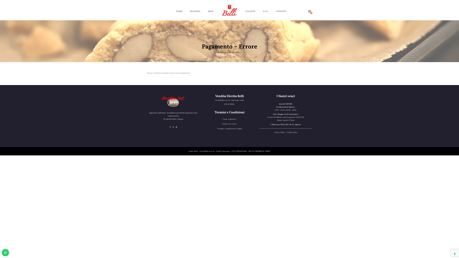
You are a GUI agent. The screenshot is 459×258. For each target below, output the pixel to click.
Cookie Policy (292, 132)
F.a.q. (265, 11)
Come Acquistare (229, 119)
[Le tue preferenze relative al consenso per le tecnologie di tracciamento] (455, 254)
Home (179, 11)
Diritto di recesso (229, 124)
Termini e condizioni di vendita (229, 129)
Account (250, 11)
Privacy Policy (279, 132)
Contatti (281, 11)
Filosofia (195, 11)
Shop (210, 11)
